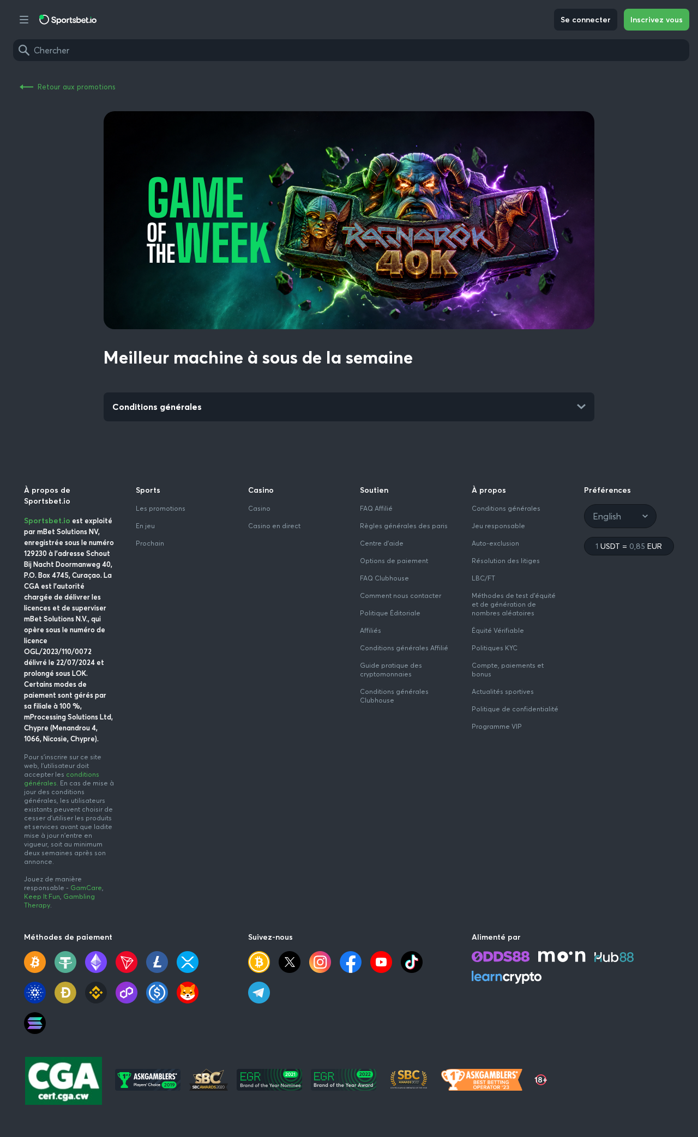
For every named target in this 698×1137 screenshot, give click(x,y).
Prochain (150, 543)
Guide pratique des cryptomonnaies (391, 669)
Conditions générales (506, 508)
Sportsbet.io (47, 520)
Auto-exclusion (495, 543)
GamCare (86, 888)
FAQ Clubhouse (384, 578)
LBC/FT (483, 578)
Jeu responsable (498, 526)
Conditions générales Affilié (404, 648)
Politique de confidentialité (515, 709)
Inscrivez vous (656, 20)
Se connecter (586, 20)
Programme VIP (497, 726)
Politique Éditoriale (390, 613)
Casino (259, 508)
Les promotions (160, 508)
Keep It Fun (42, 896)
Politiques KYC (495, 648)
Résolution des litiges (506, 561)
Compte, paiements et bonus (508, 669)
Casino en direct (274, 526)
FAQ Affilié (376, 508)
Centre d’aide (382, 543)
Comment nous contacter (400, 595)
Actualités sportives (503, 691)
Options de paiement (394, 561)
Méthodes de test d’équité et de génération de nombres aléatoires (514, 604)
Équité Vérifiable (498, 630)
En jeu (145, 526)
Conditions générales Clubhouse (394, 695)
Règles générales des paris (404, 526)
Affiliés (370, 630)
